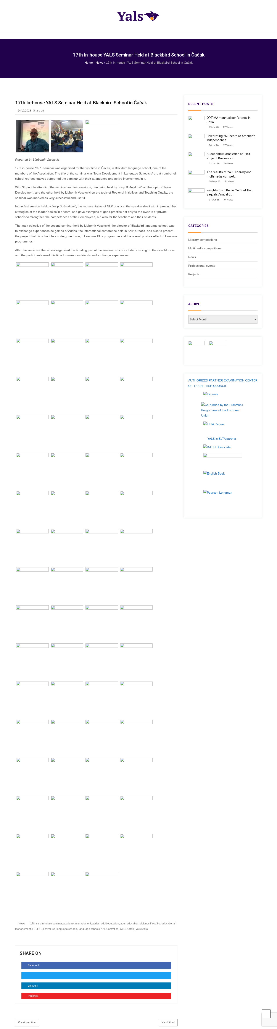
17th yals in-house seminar (46, 923)
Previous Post (27, 1022)
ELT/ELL (37, 928)
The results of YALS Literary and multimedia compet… (229, 174)
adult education (110, 923)
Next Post (168, 1022)
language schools (66, 928)
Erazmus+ (49, 928)
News (21, 923)
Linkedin (32, 985)
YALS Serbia (127, 928)
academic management (77, 923)
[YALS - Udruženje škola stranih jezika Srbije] (138, 16)
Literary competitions (202, 239)
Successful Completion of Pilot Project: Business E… (228, 156)
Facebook (33, 965)
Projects (193, 274)
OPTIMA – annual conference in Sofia (229, 120)
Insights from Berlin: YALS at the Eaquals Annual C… (229, 192)
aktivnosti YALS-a (150, 923)
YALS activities (109, 928)
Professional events (201, 265)
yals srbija (142, 928)
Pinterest (32, 995)
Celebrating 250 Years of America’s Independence (231, 138)
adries (96, 923)
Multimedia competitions (204, 248)
